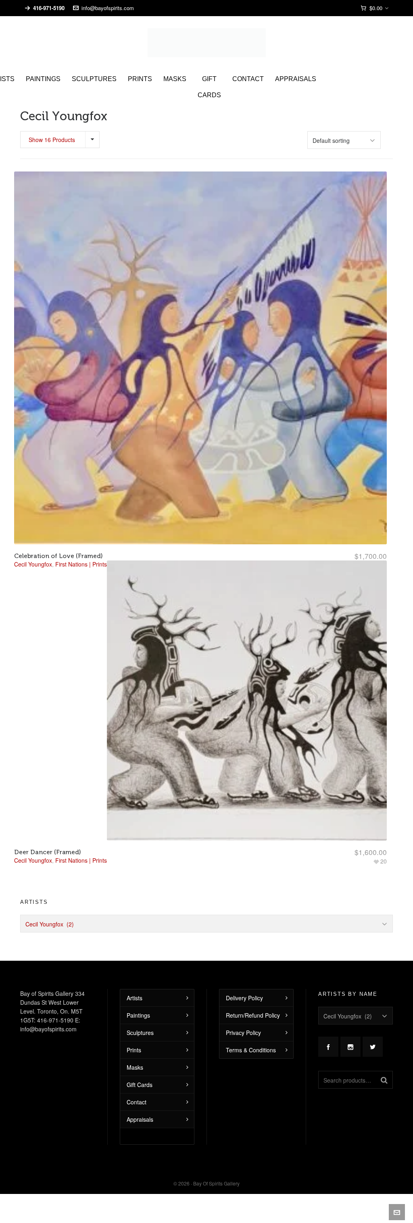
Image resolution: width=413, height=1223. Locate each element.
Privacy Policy (243, 1033)
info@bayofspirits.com (107, 8)
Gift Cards (139, 1085)
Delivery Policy (244, 998)
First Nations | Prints (81, 860)
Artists (134, 998)
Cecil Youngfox (33, 860)
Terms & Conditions (251, 1050)
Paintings (138, 1015)
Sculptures (140, 1033)
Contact (136, 1102)
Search (384, 1080)
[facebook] (328, 1047)
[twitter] (373, 1047)
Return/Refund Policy (253, 1015)
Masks (135, 1067)
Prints (134, 1050)
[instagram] (350, 1047)
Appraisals (140, 1119)
